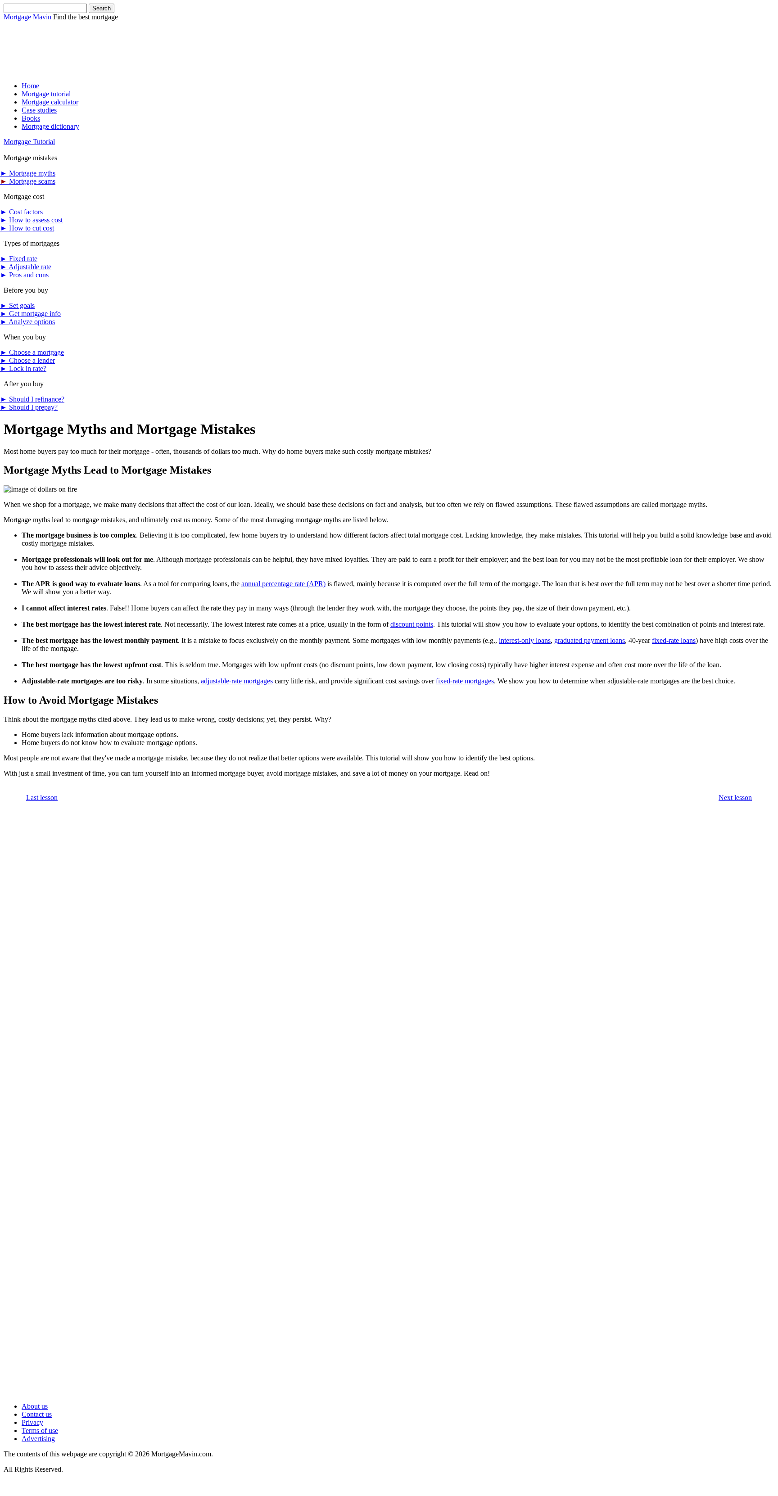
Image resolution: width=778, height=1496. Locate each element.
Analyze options (27, 321)
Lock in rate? (23, 368)
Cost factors (21, 212)
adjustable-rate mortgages (237, 681)
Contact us (37, 1414)
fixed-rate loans (674, 640)
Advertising (38, 1438)
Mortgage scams (27, 181)
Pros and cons (24, 275)
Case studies (39, 110)
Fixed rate (18, 258)
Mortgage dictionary (50, 126)
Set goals (17, 305)
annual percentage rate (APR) (283, 584)
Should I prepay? (29, 407)
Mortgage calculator (50, 102)
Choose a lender (27, 360)
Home (30, 86)
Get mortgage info (30, 313)
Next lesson (735, 797)
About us (35, 1406)
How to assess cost (31, 220)
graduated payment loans (589, 640)
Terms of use (40, 1430)
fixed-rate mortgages (465, 681)
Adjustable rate (25, 267)
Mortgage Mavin (27, 17)
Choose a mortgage (32, 352)
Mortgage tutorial (46, 94)
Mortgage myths (27, 173)
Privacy (32, 1422)
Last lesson (42, 797)
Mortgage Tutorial (29, 141)
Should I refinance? (32, 399)
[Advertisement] (167, 41)
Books (31, 118)
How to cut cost (27, 228)
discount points (411, 624)
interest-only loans (525, 640)
